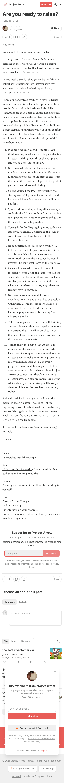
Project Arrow (10, 501)
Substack (16, 776)
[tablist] (15, 602)
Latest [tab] (14, 641)
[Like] (4, 662)
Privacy (30, 760)
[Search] (58, 641)
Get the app (47, 768)
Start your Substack (23, 768)
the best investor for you (18, 650)
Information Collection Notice (41, 738)
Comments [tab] (9, 602)
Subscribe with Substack (34, 728)
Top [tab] (6, 641)
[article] (32, 656)
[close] (55, 672)
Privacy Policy (34, 741)
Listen (57, 28)
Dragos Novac (17, 27)
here (33, 420)
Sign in (57, 4)
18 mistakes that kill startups (19, 458)
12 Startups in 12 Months (17, 469)
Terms (39, 760)
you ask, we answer (12, 654)
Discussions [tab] (26, 641)
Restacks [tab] (22, 602)
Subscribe (46, 4)
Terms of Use (49, 735)
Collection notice (53, 760)
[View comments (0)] (16, 37)
